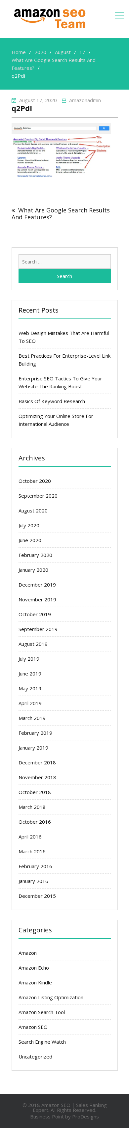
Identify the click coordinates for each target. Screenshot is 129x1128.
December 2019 (37, 584)
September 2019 (38, 629)
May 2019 (30, 688)
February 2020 (35, 555)
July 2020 (29, 525)
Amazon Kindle (35, 982)
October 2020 (35, 481)
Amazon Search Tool (42, 1012)
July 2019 (29, 658)
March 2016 (32, 851)
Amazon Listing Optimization (51, 997)
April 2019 (30, 703)
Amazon (28, 952)
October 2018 (35, 792)
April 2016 (30, 836)
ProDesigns (85, 1116)
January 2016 (33, 881)
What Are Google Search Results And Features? (61, 213)
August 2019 (33, 644)
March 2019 (32, 718)
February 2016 (35, 866)
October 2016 (35, 821)
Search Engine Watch (42, 1041)
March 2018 (32, 807)
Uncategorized (35, 1056)
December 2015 (37, 896)
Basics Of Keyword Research (52, 401)
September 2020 (38, 495)
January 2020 (33, 569)
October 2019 (35, 614)
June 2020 (30, 540)
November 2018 (37, 777)
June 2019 (30, 673)
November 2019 (37, 599)
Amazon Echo (34, 967)
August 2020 (33, 510)
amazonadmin (85, 100)
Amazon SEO (33, 1027)
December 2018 (37, 762)
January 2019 (33, 747)
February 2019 (35, 732)
